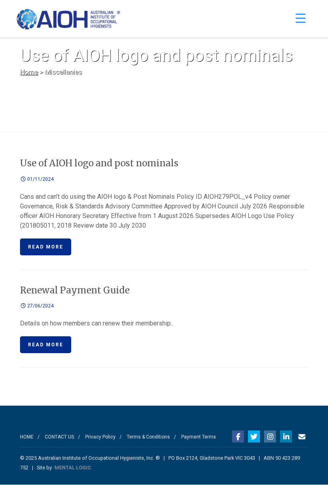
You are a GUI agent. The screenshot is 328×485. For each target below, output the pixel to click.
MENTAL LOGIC (72, 468)
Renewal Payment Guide (75, 290)
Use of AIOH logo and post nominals (99, 163)
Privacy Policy (100, 437)
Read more (45, 247)
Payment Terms (198, 437)
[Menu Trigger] (301, 18)
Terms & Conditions (148, 437)
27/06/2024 (40, 306)
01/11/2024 (40, 179)
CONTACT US (59, 437)
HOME (27, 437)
